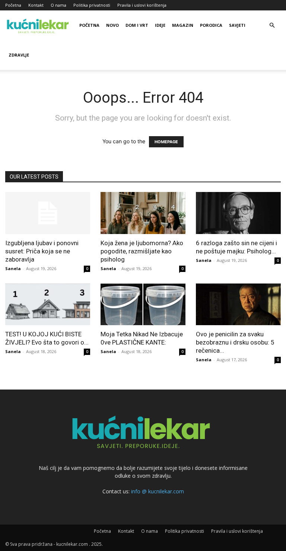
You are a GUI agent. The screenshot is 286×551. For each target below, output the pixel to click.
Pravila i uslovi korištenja (141, 5)
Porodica (211, 25)
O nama (58, 5)
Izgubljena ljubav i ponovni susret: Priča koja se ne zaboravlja (42, 251)
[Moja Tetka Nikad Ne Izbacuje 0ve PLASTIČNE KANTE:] (143, 304)
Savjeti (237, 25)
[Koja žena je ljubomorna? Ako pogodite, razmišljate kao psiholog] (143, 213)
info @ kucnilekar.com (157, 491)
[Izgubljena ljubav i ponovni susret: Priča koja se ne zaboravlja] (47, 213)
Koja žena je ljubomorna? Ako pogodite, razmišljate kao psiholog (142, 251)
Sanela (13, 268)
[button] (272, 25)
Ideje (160, 25)
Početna (13, 5)
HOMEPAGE (166, 141)
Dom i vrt (136, 25)
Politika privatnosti (91, 5)
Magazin (182, 25)
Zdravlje (19, 55)
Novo (112, 25)
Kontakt (36, 5)
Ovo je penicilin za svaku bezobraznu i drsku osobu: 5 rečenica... (235, 342)
